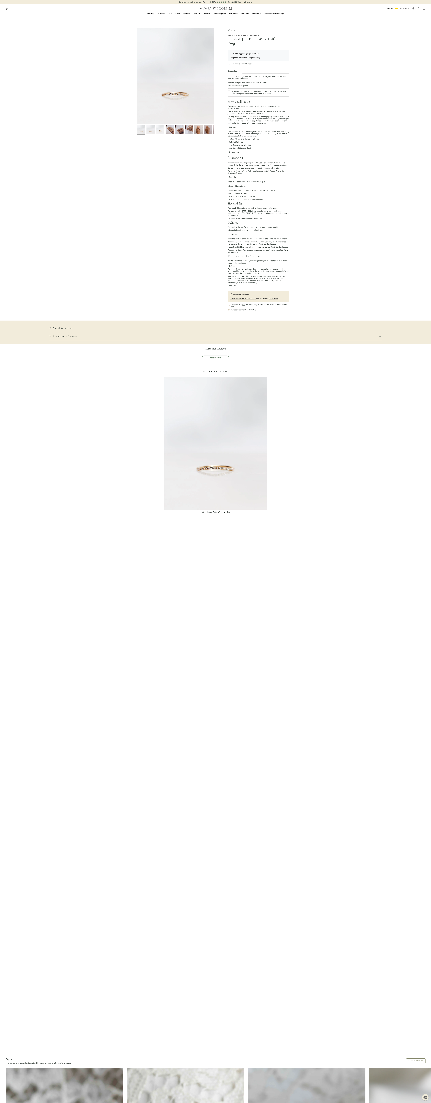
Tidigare (137, 76)
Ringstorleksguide (240, 86)
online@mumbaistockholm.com (243, 298)
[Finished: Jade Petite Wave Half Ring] (215, 443)
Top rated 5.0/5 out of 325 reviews (240, 2)
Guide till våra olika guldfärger (239, 64)
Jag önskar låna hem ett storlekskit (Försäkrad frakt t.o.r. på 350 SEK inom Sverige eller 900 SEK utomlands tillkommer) (258, 92)
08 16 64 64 (273, 298)
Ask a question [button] (215, 358)
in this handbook (239, 263)
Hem (229, 35)
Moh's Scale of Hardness (263, 163)
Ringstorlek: (232, 71)
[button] (418, 8)
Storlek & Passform (63, 328)
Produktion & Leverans (65, 336)
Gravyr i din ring (254, 58)
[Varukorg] (424, 8)
